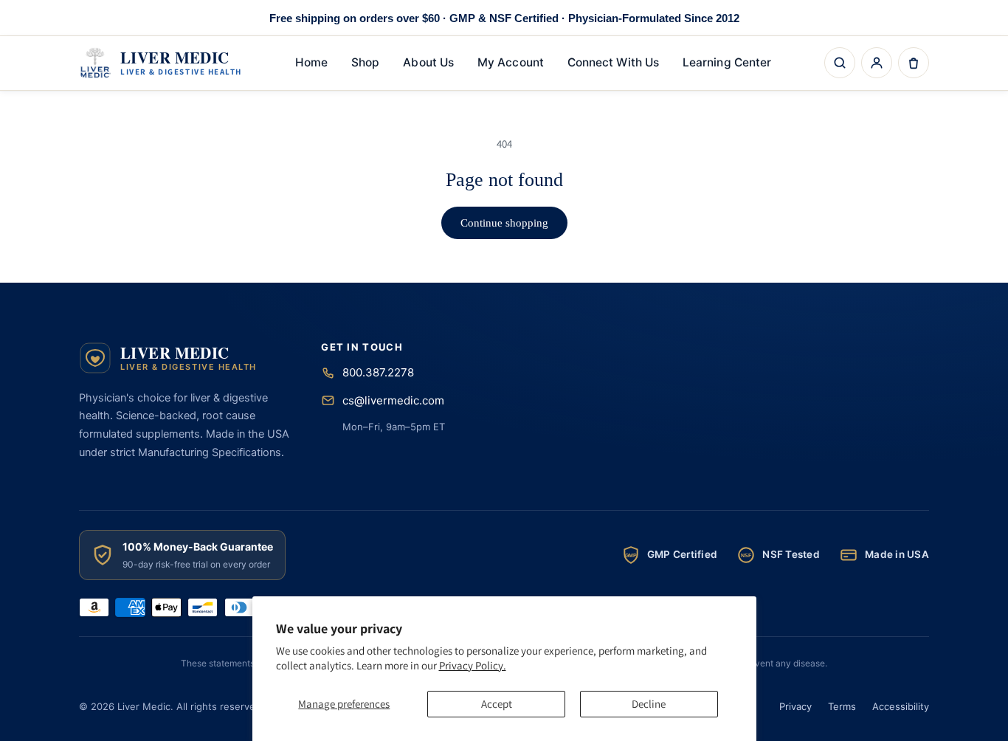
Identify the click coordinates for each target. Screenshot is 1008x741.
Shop (365, 62)
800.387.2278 (378, 372)
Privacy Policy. (472, 665)
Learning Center (727, 62)
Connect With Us (613, 62)
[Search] (839, 62)
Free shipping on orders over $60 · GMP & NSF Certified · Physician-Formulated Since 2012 (504, 18)
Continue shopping (504, 223)
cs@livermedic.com (393, 400)
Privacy (795, 706)
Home (311, 62)
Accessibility (900, 706)
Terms (842, 706)
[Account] (876, 62)
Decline (649, 704)
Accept (496, 704)
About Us (428, 62)
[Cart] (913, 62)
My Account (510, 62)
